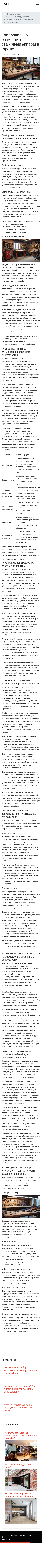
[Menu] (37, 3)
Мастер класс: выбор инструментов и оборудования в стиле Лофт (20, 1370)
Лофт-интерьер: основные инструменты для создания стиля (18, 1407)
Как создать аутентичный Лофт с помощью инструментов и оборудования (20, 1389)
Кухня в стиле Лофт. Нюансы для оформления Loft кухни (19, 1494)
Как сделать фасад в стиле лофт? (18, 1465)
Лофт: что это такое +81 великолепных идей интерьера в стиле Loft (21, 1435)
